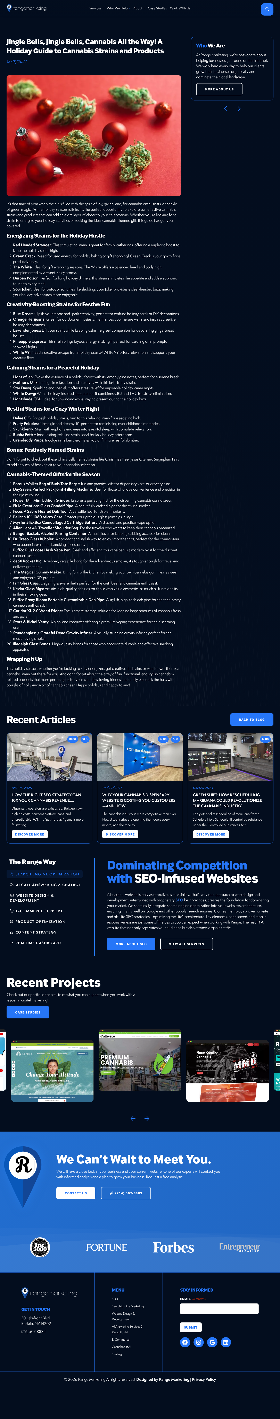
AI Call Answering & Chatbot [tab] (48, 884)
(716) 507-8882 (128, 1193)
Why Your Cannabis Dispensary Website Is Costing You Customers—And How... (138, 800)
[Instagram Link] (198, 1342)
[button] (52, 1060)
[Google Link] (212, 1342)
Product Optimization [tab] (40, 921)
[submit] (267, 9)
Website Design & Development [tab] (32, 898)
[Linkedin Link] (226, 1342)
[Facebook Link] (185, 1342)
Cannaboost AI (121, 1347)
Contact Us (76, 1193)
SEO (179, 900)
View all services (186, 944)
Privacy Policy (204, 1379)
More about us (219, 89)
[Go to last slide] (225, 108)
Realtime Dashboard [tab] (37, 942)
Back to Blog (252, 719)
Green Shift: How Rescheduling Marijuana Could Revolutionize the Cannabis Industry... (227, 800)
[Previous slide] (133, 1118)
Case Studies (157, 8)
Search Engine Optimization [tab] (46, 874)
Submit (191, 1327)
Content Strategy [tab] (35, 932)
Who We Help (117, 8)
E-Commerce (121, 1339)
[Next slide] (239, 108)
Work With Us (180, 8)
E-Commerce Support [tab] (39, 911)
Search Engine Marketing (128, 1306)
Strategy (117, 1354)
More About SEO (131, 944)
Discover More (29, 834)
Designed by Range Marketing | (164, 1379)
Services (95, 8)
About (137, 8)
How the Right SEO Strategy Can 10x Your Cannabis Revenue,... (46, 797)
